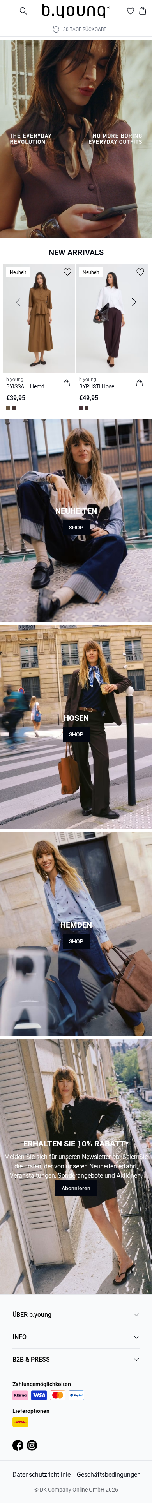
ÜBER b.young (31, 1314)
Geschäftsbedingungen (109, 1474)
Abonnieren (76, 1188)
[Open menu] (9, 11)
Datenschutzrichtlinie (41, 1474)
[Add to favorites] (67, 272)
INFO (19, 1337)
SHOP (76, 527)
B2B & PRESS (31, 1359)
